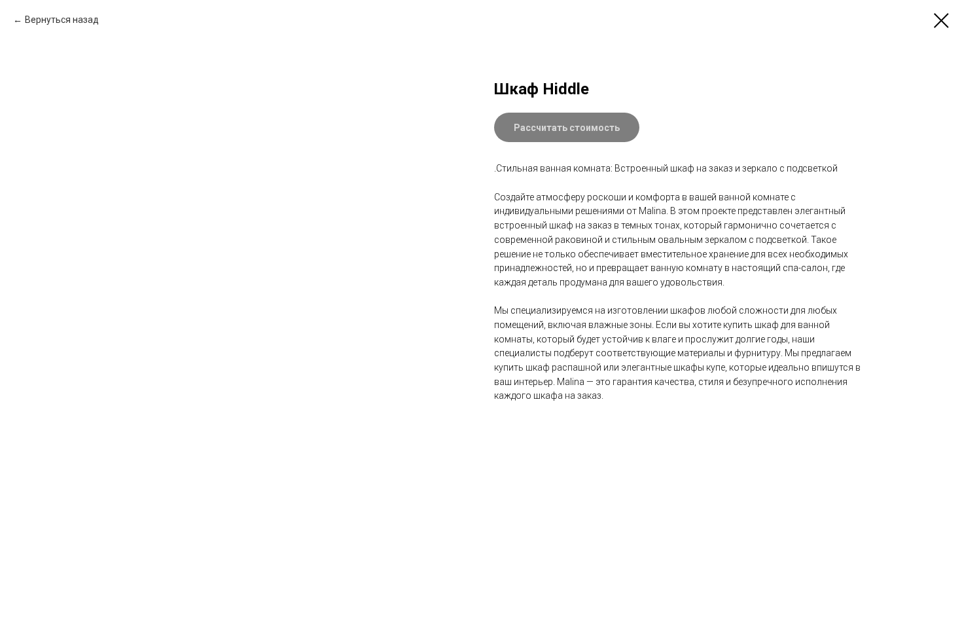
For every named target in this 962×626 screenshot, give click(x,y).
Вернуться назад (62, 19)
